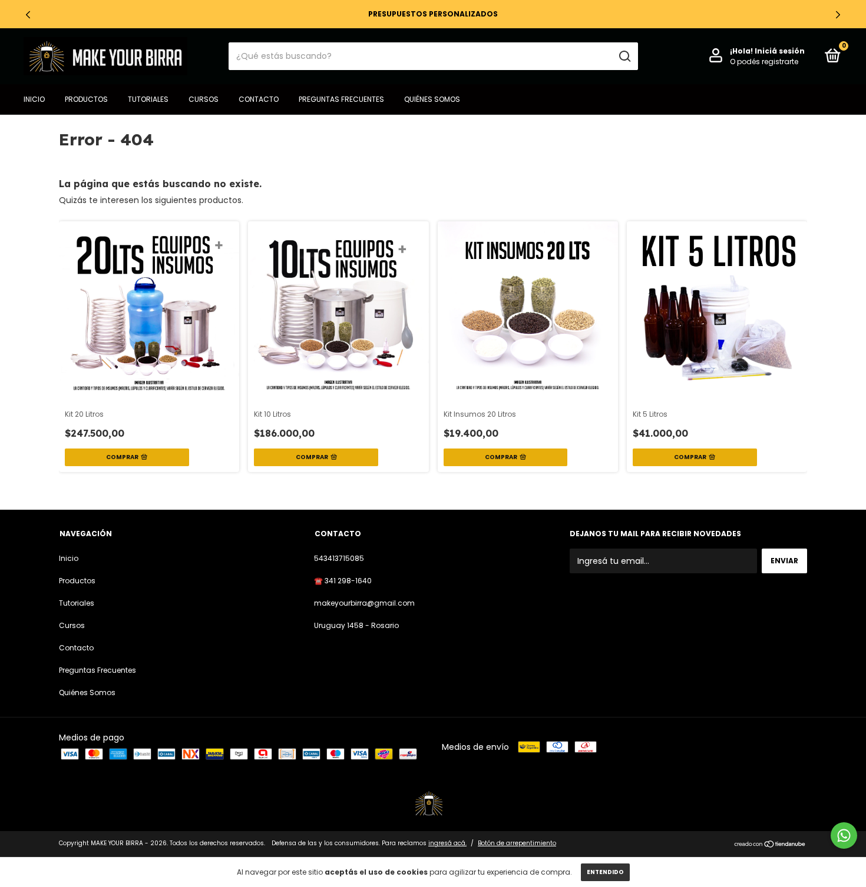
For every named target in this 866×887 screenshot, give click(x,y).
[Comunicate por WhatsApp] (844, 835)
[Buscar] (624, 56)
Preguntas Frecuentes (341, 99)
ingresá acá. (447, 843)
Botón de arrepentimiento (517, 843)
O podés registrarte (764, 62)
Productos (86, 99)
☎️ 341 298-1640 (343, 581)
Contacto (259, 99)
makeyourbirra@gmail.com (364, 603)
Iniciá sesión (780, 51)
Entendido (605, 872)
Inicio (34, 99)
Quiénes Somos (432, 99)
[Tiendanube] (770, 845)
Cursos (204, 99)
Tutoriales (148, 99)
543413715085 (339, 558)
